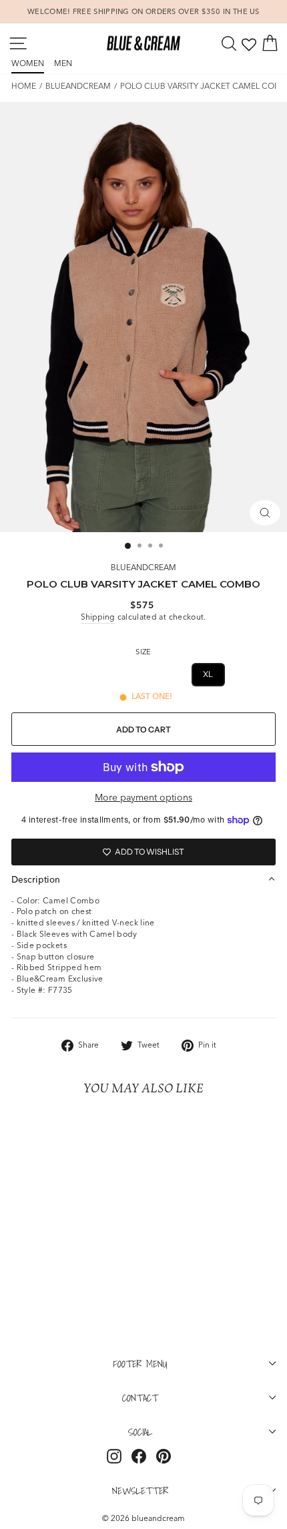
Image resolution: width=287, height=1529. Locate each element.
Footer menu (140, 1363)
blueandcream (78, 86)
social (140, 1432)
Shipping (98, 617)
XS (78, 674)
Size (143, 651)
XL (208, 674)
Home (23, 86)
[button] (143, 879)
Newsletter (140, 1490)
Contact (140, 1397)
